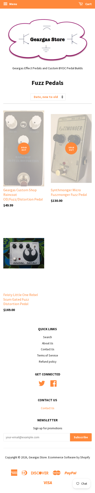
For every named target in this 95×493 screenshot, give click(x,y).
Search (47, 337)
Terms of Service (47, 355)
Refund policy (47, 362)
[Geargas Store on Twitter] (41, 385)
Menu (13, 4)
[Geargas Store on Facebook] (53, 385)
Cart (88, 4)
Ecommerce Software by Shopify (69, 457)
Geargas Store (38, 457)
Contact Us (47, 349)
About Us (47, 343)
